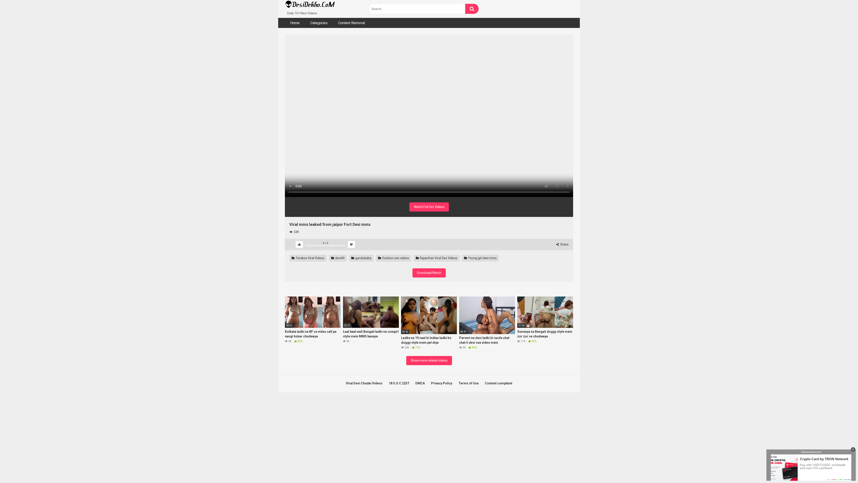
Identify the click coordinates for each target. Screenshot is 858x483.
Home (295, 23)
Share (564, 244)
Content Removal (351, 23)
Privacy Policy (441, 383)
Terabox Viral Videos (309, 258)
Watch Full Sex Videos (429, 207)
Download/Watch (429, 273)
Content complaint (498, 383)
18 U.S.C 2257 (399, 383)
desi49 (339, 258)
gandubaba (363, 258)
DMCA (420, 383)
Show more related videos (429, 360)
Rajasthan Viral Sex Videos (438, 258)
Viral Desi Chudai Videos (364, 383)
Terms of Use (468, 383)
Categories (319, 23)
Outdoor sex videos (395, 258)
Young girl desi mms (482, 258)
